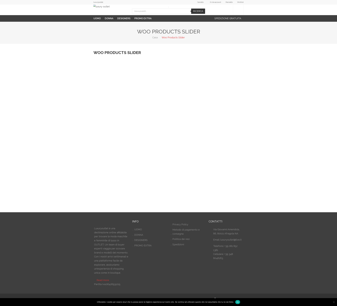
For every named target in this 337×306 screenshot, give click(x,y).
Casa (155, 37)
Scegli (192, 147)
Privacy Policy (180, 224)
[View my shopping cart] (238, 9)
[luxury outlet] (101, 6)
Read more (103, 280)
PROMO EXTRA (143, 18)
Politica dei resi (181, 239)
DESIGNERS (123, 18)
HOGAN (194, 109)
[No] (333, 302)
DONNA (109, 18)
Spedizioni (178, 244)
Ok (238, 302)
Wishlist (240, 2)
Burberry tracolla (203, 66)
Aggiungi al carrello (201, 92)
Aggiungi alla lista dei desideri (224, 92)
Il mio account (215, 2)
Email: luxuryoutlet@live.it (227, 239)
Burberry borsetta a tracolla (213, 164)
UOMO (97, 18)
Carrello (200, 2)
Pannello (229, 2)
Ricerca (198, 11)
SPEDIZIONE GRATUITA (228, 18)
